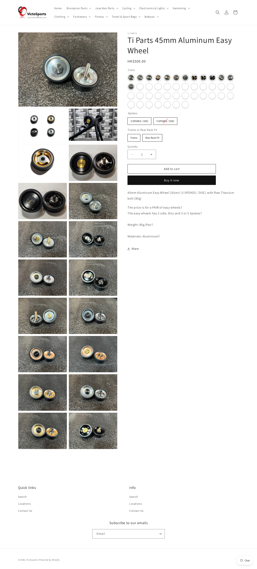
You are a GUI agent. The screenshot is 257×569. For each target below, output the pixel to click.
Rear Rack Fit (152, 137)
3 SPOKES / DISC (139, 120)
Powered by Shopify (49, 559)
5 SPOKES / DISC (165, 120)
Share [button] (135, 248)
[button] (78, 8)
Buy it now (171, 180)
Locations (24, 503)
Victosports (32, 559)
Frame (134, 137)
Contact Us (25, 511)
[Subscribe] (160, 534)
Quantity (132, 146)
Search (22, 496)
